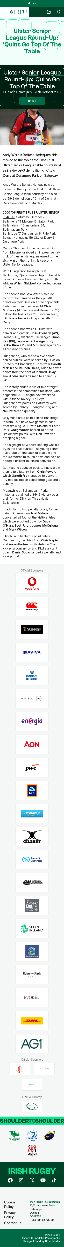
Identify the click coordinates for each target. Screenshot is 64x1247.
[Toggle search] (59, 12)
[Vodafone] (32, 583)
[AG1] (32, 1043)
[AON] (32, 744)
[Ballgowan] (32, 951)
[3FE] (19, 1069)
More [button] (30, 3)
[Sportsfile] (32, 1085)
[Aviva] (32, 652)
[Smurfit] (32, 859)
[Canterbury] (32, 606)
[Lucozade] (32, 813)
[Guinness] (32, 629)
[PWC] (32, 767)
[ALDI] (32, 790)
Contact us (12, 1223)
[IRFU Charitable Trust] (32, 1106)
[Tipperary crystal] (44, 1069)
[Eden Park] (32, 974)
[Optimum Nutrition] (32, 882)
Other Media (52, 1241)
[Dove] (32, 905)
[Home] (18, 12)
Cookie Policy (9, 1204)
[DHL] (32, 1020)
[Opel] (32, 698)
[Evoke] (32, 997)
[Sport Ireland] (32, 928)
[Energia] (32, 721)
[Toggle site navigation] (5, 12)
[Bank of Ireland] (32, 675)
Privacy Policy (10, 1215)
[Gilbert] (32, 836)
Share (32, 101)
